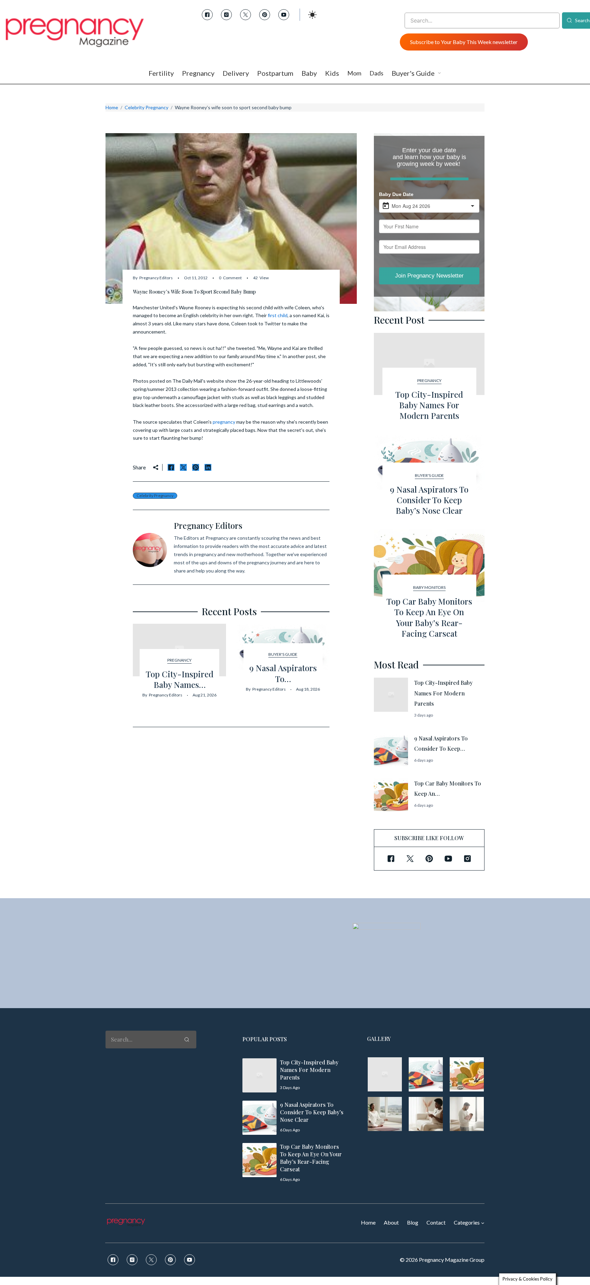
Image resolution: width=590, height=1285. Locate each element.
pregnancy (224, 422)
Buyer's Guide (282, 654)
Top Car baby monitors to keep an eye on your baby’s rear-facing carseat (429, 617)
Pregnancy (179, 660)
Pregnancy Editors (156, 277)
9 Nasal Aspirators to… (283, 673)
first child (277, 315)
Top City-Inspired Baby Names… (179, 679)
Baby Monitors (429, 587)
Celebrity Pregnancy (146, 107)
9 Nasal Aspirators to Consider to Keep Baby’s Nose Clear (429, 500)
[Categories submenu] (482, 1223)
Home (112, 107)
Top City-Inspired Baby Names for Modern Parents (429, 405)
